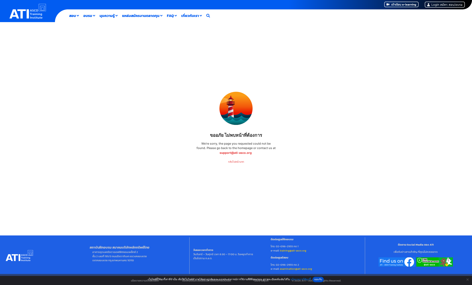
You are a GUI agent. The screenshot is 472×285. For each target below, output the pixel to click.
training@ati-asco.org (293, 250)
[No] (467, 279)
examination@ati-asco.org (296, 269)
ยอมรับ (318, 279)
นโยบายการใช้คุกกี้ (301, 279)
